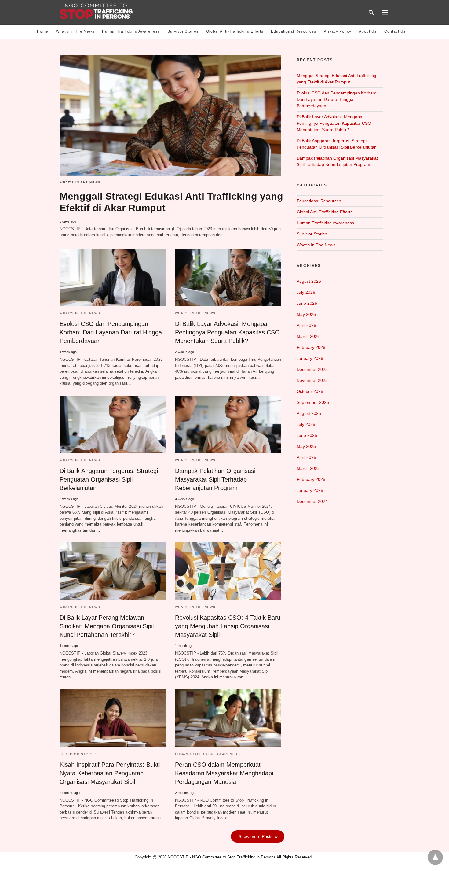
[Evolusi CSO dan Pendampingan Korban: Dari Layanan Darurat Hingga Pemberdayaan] (113, 277)
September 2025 (313, 402)
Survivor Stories (183, 31)
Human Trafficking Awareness (131, 31)
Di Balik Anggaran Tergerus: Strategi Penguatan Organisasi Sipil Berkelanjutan (109, 479)
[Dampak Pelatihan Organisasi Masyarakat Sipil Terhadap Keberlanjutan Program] (228, 424)
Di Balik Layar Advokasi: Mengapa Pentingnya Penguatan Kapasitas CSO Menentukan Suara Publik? (227, 332)
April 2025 (306, 457)
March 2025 (308, 468)
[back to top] (435, 857)
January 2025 (310, 490)
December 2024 (312, 501)
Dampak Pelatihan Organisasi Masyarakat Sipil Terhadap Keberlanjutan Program (215, 479)
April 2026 (306, 325)
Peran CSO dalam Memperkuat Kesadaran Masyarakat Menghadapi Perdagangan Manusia (224, 773)
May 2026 (306, 314)
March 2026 (308, 336)
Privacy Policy (337, 31)
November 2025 (312, 380)
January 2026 (310, 358)
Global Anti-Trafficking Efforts (234, 31)
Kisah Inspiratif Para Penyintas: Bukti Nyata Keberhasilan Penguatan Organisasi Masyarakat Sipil (110, 773)
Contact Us (395, 31)
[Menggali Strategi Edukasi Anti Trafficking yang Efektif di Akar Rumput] (170, 115)
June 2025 (307, 435)
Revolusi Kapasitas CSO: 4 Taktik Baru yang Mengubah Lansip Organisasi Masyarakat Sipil (227, 626)
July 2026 (306, 292)
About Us (368, 31)
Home (42, 31)
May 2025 (306, 446)
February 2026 (311, 347)
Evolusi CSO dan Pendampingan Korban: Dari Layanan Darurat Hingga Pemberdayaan (111, 332)
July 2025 (306, 424)
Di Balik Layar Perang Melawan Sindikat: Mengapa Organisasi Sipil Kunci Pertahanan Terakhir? (107, 626)
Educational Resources (293, 31)
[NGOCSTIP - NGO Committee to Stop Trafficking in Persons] (96, 12)
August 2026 (309, 281)
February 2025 (311, 479)
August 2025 (309, 413)
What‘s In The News (75, 31)
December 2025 (312, 369)
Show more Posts (255, 836)
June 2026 (307, 303)
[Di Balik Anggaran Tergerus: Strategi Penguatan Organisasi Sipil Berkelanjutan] (113, 424)
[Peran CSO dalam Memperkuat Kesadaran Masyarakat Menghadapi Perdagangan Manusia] (228, 718)
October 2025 (310, 391)
